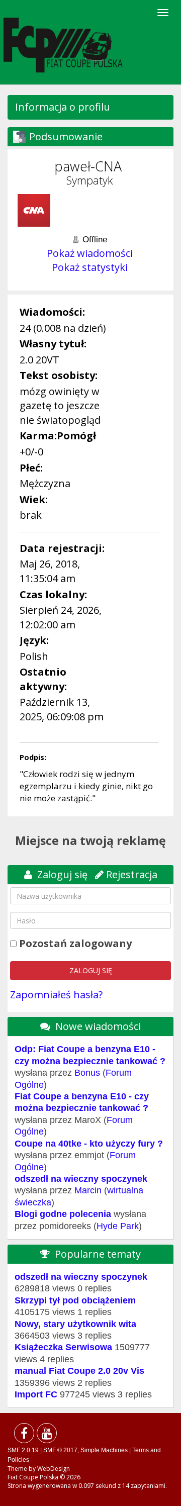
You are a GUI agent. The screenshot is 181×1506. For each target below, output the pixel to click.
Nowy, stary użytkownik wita (75, 1324)
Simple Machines (104, 1450)
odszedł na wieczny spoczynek (81, 1179)
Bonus (87, 1073)
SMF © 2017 (60, 1450)
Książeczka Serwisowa (63, 1347)
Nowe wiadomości (98, 1026)
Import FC (36, 1394)
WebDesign (53, 1468)
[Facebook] (24, 1435)
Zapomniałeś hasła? (56, 994)
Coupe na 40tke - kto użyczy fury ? (89, 1144)
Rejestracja (131, 874)
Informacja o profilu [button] (62, 107)
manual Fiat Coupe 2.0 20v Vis (79, 1371)
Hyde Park (118, 1226)
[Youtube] (47, 1435)
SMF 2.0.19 (23, 1450)
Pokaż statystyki (90, 267)
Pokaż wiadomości (90, 253)
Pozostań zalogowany (75, 943)
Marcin (88, 1190)
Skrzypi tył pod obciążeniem (75, 1300)
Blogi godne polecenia (63, 1214)
